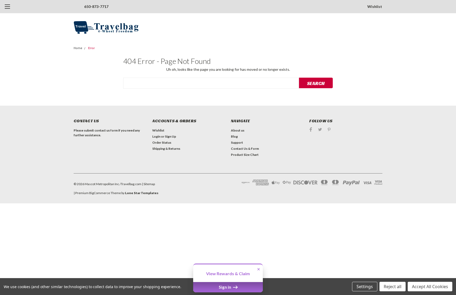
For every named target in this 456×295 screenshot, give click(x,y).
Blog (234, 136)
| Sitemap (148, 184)
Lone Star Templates (141, 193)
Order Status (161, 142)
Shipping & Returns (166, 149)
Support (237, 142)
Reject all (392, 286)
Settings (365, 286)
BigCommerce (99, 193)
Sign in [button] (225, 287)
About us (237, 130)
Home (78, 48)
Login (156, 136)
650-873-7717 (96, 6)
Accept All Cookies (430, 286)
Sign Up (170, 136)
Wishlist (374, 6)
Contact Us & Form (245, 149)
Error (91, 48)
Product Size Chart (245, 155)
